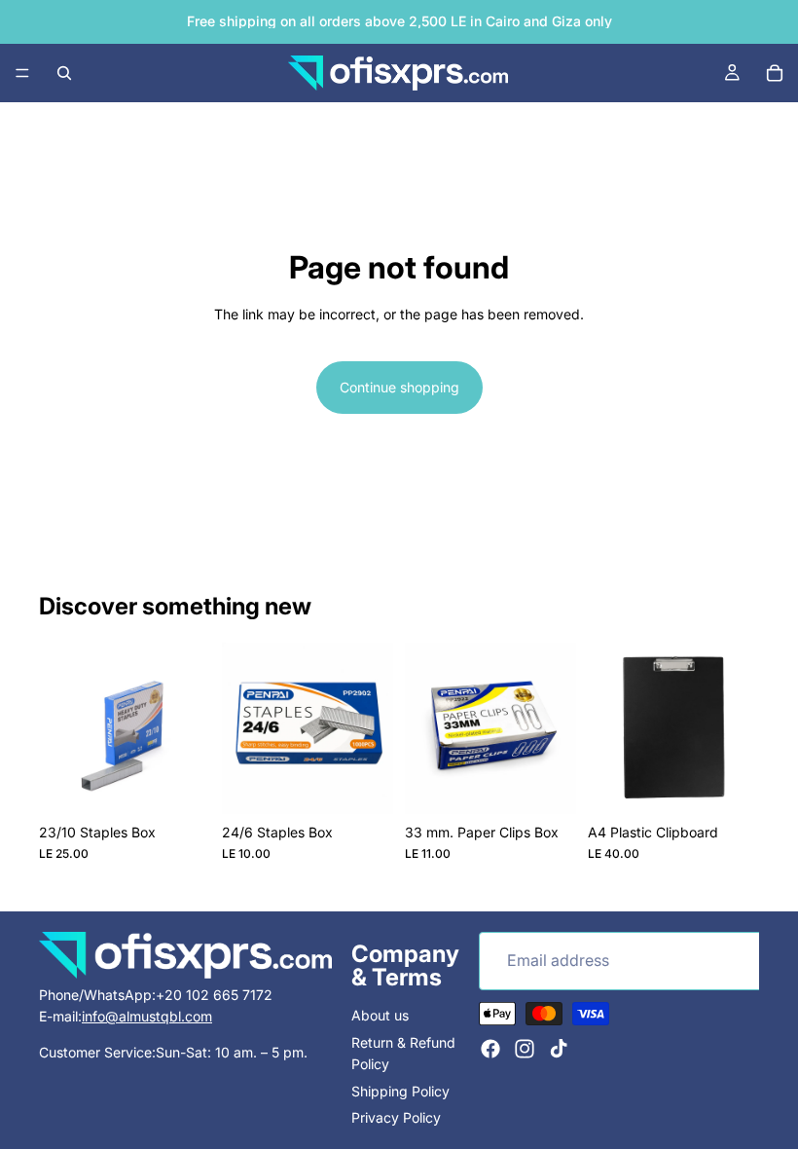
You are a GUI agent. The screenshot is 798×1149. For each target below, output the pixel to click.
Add (197, 783)
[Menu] (22, 73)
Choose (745, 783)
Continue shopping (399, 387)
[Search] (64, 73)
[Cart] (774, 73)
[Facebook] (490, 1047)
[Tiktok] (558, 1047)
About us (380, 1015)
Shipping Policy (400, 1090)
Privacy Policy (396, 1117)
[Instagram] (524, 1047)
